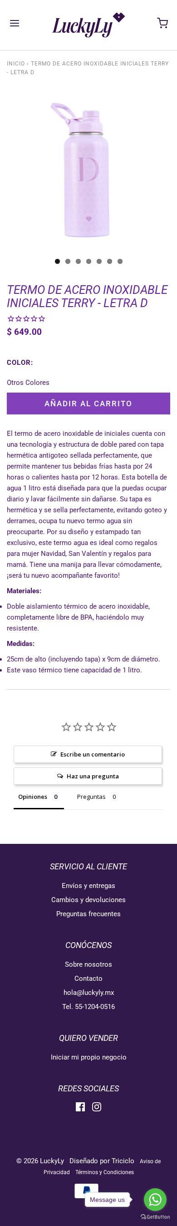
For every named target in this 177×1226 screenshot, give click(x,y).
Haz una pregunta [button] (93, 776)
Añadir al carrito (88, 403)
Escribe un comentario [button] (92, 754)
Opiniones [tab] (32, 796)
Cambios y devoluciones (88, 900)
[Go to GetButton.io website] (155, 1217)
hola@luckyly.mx (89, 993)
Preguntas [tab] (91, 796)
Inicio (16, 64)
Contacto (88, 978)
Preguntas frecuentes (88, 914)
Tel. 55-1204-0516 (88, 1007)
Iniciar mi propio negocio (89, 1057)
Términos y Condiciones (104, 1172)
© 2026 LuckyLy (41, 1161)
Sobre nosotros (88, 964)
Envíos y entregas (88, 886)
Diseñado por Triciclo (101, 1161)
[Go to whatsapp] (155, 1199)
